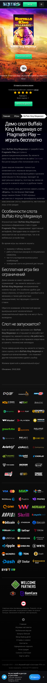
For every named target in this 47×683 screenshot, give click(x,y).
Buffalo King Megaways (33, 116)
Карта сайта (24, 656)
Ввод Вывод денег (23, 637)
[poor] (19, 92)
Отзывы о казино (23, 640)
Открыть (35, 677)
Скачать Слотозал (23, 653)
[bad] (15, 92)
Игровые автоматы (23, 627)
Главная (6, 116)
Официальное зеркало (23, 646)
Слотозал (38, 158)
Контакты (23, 643)
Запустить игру (23, 56)
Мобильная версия (23, 630)
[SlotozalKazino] (23, 619)
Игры (16, 116)
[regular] (23, 92)
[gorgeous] (30, 92)
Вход (30, 4)
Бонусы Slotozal (23, 633)
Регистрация (23, 649)
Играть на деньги (24, 104)
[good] (26, 92)
